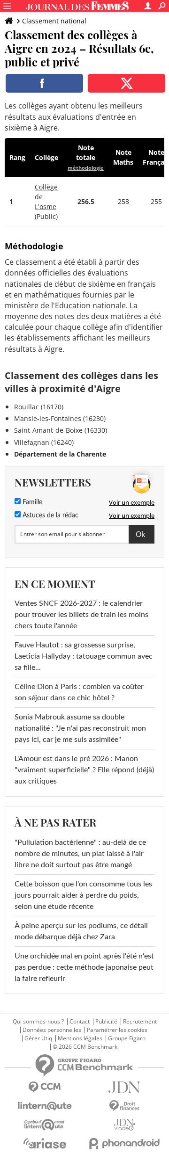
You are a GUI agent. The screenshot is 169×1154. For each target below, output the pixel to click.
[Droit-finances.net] (124, 1106)
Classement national (54, 20)
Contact (79, 1021)
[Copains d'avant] (44, 1125)
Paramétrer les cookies (117, 1030)
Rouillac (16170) (38, 406)
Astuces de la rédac (49, 515)
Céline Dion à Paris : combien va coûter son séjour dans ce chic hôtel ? (79, 692)
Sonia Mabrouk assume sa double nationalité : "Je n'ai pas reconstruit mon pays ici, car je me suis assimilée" (80, 728)
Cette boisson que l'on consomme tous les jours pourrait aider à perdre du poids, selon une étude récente (83, 895)
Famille (31, 502)
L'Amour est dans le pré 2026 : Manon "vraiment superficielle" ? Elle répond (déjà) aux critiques (84, 770)
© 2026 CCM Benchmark (85, 1047)
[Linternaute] (44, 1106)
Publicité (106, 1021)
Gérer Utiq (38, 1038)
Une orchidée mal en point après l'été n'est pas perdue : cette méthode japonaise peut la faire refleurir (84, 967)
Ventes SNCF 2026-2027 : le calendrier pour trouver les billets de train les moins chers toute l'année (81, 615)
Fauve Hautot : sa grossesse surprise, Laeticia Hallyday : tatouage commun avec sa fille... (84, 656)
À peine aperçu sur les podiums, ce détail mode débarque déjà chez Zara (81, 931)
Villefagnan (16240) (44, 442)
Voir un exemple (131, 502)
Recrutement (140, 1021)
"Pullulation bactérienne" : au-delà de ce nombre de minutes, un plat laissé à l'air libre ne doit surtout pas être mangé (80, 854)
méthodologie (86, 167)
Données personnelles (52, 1030)
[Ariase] (44, 1143)
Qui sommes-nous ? (38, 1021)
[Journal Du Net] (124, 1087)
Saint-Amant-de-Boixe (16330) (60, 430)
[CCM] (44, 1087)
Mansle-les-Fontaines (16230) (60, 418)
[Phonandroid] (124, 1143)
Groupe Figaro (127, 1038)
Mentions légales (80, 1038)
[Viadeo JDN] (124, 1125)
